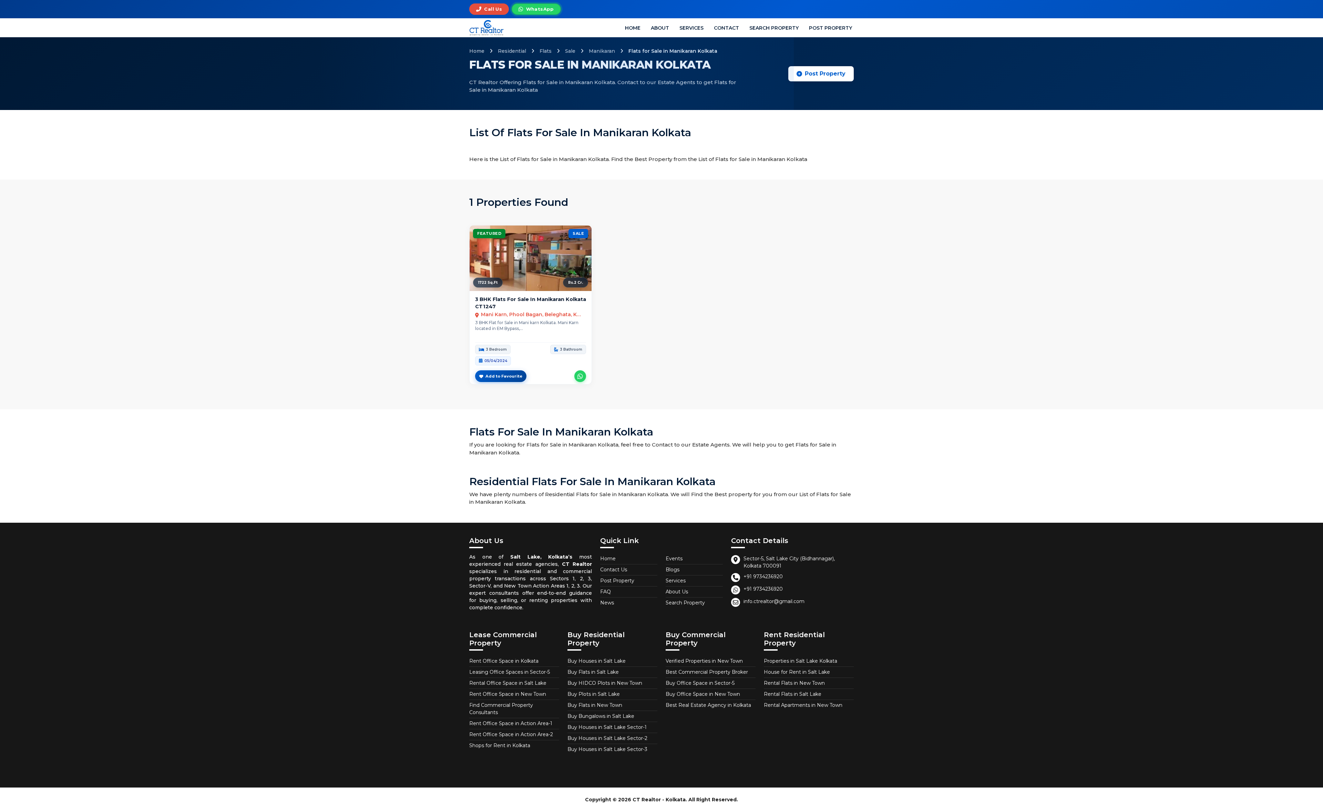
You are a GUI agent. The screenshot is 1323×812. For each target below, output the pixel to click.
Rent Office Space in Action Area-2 (511, 734)
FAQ (605, 592)
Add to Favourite (503, 376)
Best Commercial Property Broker (707, 672)
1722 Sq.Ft (488, 282)
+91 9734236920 (763, 576)
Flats (546, 51)
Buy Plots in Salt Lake (593, 694)
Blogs (672, 570)
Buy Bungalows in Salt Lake (600, 716)
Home (632, 28)
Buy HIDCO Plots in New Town (604, 683)
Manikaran (602, 51)
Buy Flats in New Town (594, 705)
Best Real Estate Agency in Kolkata (708, 705)
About (660, 28)
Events (674, 558)
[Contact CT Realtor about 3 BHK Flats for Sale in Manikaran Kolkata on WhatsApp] (580, 376)
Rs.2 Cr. (575, 282)
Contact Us (613, 570)
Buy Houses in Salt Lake (596, 661)
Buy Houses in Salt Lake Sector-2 (607, 738)
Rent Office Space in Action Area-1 (510, 723)
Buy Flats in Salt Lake (593, 672)
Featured (489, 233)
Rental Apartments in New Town (803, 705)
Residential (512, 51)
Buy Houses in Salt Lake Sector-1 (607, 727)
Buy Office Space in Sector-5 (700, 683)
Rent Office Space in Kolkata (504, 661)
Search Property (774, 28)
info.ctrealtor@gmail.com (773, 601)
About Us (677, 592)
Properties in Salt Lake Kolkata (800, 661)
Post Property (830, 28)
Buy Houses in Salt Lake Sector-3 (607, 749)
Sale (570, 51)
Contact (726, 28)
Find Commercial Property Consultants (501, 708)
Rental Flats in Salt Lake (792, 694)
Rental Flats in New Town (794, 683)
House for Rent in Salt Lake (797, 672)
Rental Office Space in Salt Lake (507, 683)
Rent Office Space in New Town (507, 694)
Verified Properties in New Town (704, 661)
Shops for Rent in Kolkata (499, 745)
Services (691, 28)
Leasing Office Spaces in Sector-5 (509, 672)
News (607, 603)
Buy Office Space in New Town (703, 694)
